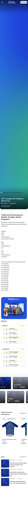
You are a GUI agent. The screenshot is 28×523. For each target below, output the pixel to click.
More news (22, 456)
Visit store (22, 413)
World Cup (23, 2)
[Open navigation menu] (2, 2)
